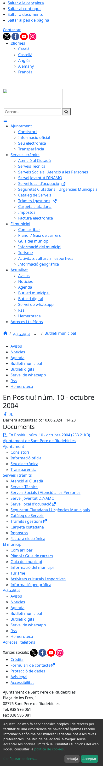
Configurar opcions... (20, 758)
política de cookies (49, 749)
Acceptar (89, 758)
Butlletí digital (23, 369)
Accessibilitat (22, 682)
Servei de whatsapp (28, 375)
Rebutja (72, 758)
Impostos (19, 532)
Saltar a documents (25, 14)
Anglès (24, 60)
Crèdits (17, 659)
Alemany (26, 66)
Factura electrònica (28, 538)
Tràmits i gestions (27, 521)
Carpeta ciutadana (27, 527)
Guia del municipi (26, 561)
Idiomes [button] (18, 43)
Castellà (25, 54)
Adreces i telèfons (19, 642)
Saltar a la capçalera (26, 3)
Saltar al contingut (24, 8)
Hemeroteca (22, 386)
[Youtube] (24, 36)
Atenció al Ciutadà (27, 481)
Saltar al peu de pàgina (28, 20)
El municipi (13, 544)
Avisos (16, 346)
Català (23, 49)
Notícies (18, 352)
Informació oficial (26, 458)
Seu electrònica (24, 463)
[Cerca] (66, 111)
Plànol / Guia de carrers (32, 555)
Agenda (17, 357)
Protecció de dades (28, 671)
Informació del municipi (32, 567)
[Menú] (5, 120)
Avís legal (19, 676)
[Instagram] (32, 36)
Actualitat (22, 334)
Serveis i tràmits (17, 475)
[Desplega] (35, 334)
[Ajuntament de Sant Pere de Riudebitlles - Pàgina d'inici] (33, 98)
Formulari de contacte (31, 665)
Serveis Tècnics (24, 486)
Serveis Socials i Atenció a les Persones (45, 492)
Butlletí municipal (60, 333)
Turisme (18, 573)
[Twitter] (7, 36)
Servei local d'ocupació (31, 504)
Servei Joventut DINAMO (33, 498)
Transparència (23, 469)
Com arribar (22, 550)
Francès (25, 72)
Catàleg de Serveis (27, 515)
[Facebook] (15, 36)
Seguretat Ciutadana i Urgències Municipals (50, 509)
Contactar (12, 29)
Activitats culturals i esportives (38, 579)
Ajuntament (13, 446)
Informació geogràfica (31, 584)
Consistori (20, 452)
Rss (14, 380)
